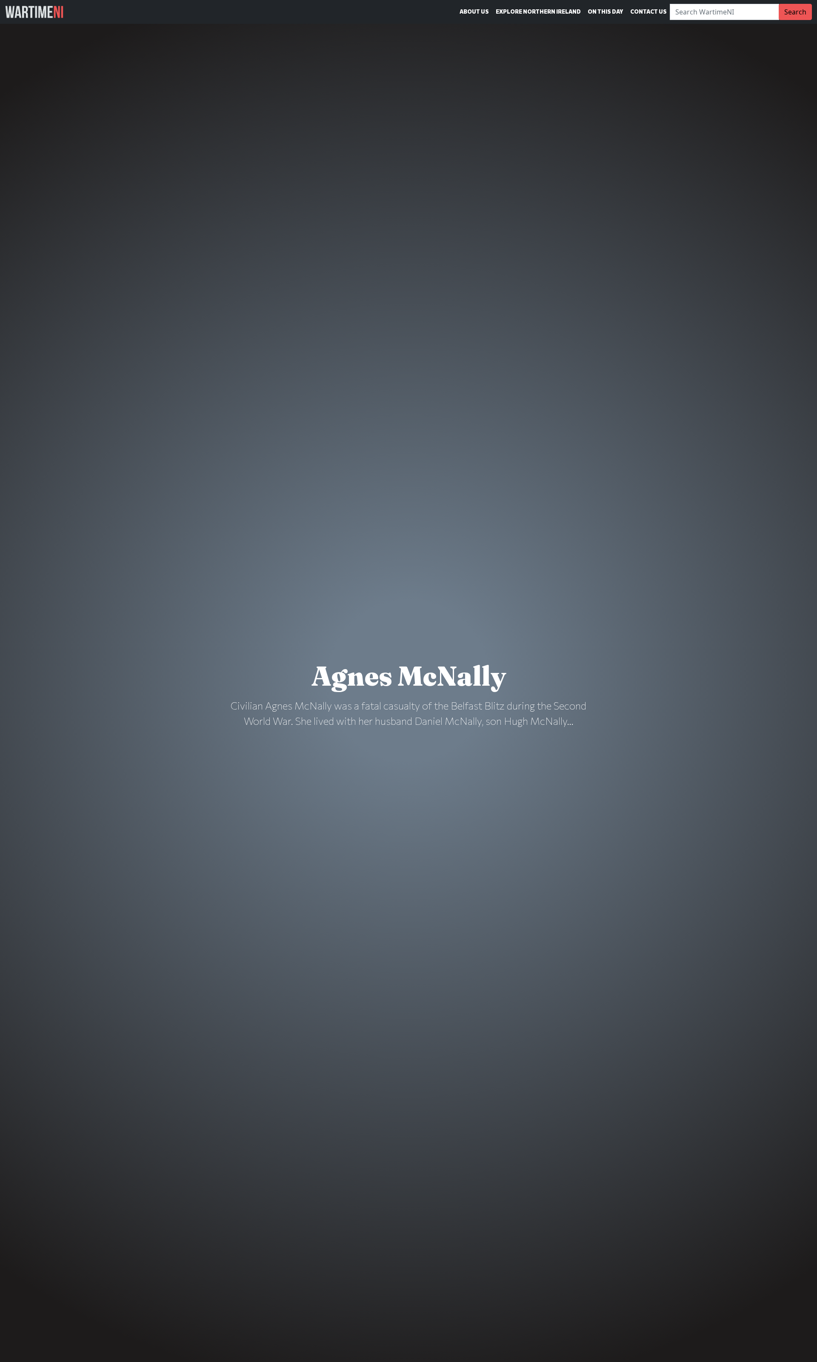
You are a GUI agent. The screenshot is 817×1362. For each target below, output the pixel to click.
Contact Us (648, 11)
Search (795, 12)
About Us (474, 11)
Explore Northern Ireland (538, 11)
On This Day (605, 11)
